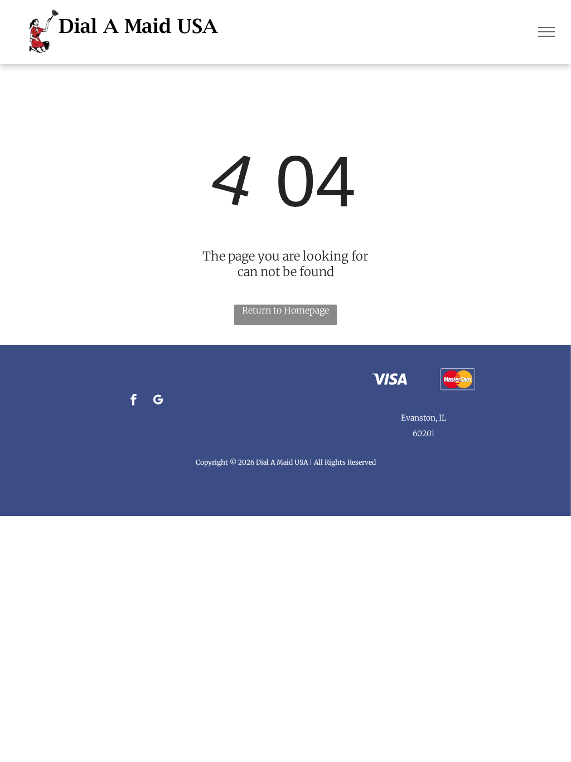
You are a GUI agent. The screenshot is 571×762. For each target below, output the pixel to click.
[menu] (546, 31)
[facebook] (133, 401)
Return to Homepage (285, 310)
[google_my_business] (158, 401)
